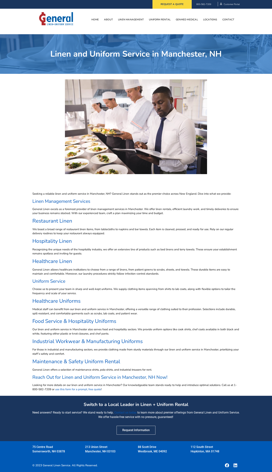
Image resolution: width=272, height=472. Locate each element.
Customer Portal (232, 4)
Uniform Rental (160, 19)
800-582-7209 (203, 4)
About (108, 19)
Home (95, 19)
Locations (210, 19)
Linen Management (131, 19)
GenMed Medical (187, 19)
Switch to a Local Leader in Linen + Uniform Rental (136, 404)
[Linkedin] (235, 465)
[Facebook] (227, 465)
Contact (228, 19)
